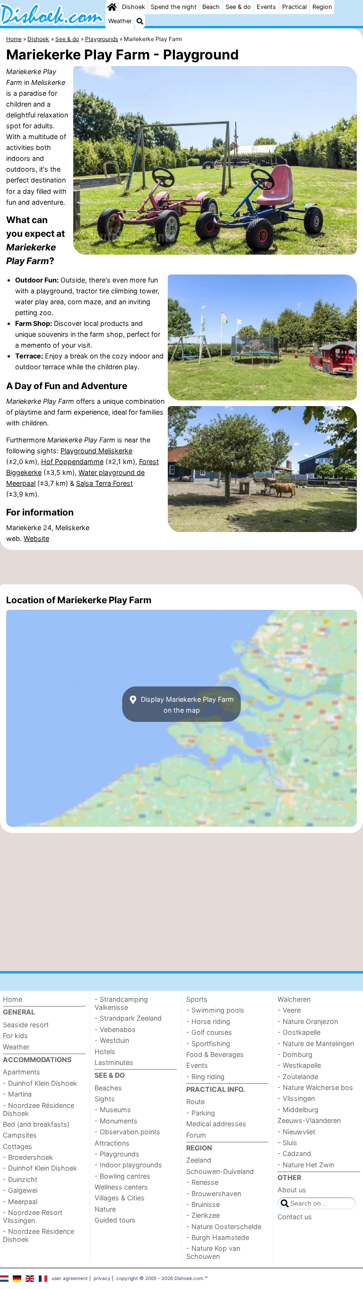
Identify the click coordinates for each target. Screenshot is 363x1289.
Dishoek (133, 6)
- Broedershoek (28, 1157)
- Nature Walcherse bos (315, 1087)
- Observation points (127, 1132)
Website (36, 538)
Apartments (21, 1072)
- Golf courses (209, 1032)
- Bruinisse (203, 1204)
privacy (102, 1278)
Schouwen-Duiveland (220, 1171)
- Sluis (287, 1143)
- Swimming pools (215, 1010)
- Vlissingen (296, 1098)
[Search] (140, 21)
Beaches (108, 1088)
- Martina (17, 1094)
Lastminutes (114, 1062)
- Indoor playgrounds (128, 1165)
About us (291, 1190)
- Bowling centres (122, 1176)
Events (266, 6)
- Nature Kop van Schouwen (213, 1252)
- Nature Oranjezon (307, 1021)
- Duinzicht (20, 1179)
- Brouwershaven (213, 1193)
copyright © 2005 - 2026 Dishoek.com (159, 1278)
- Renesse (202, 1182)
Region (322, 6)
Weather (120, 21)
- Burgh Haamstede (217, 1237)
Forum (196, 1135)
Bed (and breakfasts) (36, 1124)
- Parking (200, 1113)
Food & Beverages (215, 1054)
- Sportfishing (208, 1044)
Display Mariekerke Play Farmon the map (186, 704)
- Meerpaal (20, 1202)
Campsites (20, 1135)
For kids (15, 1035)
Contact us (294, 1217)
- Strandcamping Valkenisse (121, 1003)
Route (195, 1102)
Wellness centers (121, 1187)
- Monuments (116, 1121)
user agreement (70, 1278)
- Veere (289, 1010)
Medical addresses (216, 1124)
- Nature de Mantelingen (315, 1044)
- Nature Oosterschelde (223, 1226)
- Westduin (112, 1040)
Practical (294, 6)
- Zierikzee (203, 1215)
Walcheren (294, 999)
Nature (105, 1209)
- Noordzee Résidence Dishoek (38, 1109)
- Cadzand (294, 1153)
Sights (105, 1099)
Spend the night (174, 6)
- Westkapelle (299, 1065)
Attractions (112, 1143)
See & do (238, 6)
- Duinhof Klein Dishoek (40, 1083)
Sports (196, 999)
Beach (211, 6)
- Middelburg (298, 1110)
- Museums (113, 1110)
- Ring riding (205, 1077)
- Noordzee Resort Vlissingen (32, 1216)
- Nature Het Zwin (305, 1165)
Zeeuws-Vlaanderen (309, 1120)
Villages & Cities (120, 1198)
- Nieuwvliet (296, 1132)
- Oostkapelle (298, 1032)
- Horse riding (208, 1021)
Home (12, 999)
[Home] (112, 7)
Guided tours (115, 1220)
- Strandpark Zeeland (128, 1018)
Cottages (17, 1146)
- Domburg (294, 1054)
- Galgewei (20, 1190)
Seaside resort (26, 1025)
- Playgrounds (117, 1154)
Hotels (105, 1052)
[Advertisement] (181, 567)
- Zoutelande (297, 1077)
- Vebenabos (115, 1029)
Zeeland (198, 1160)
